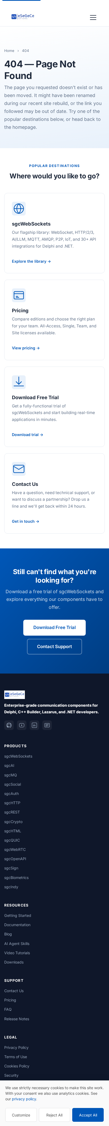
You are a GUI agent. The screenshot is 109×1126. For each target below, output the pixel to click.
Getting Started (17, 915)
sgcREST (12, 812)
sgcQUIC (12, 840)
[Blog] (47, 725)
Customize (21, 1115)
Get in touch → (25, 521)
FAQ (8, 1009)
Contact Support (54, 646)
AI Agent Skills (16, 943)
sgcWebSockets (18, 756)
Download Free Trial (54, 627)
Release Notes (16, 1019)
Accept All (88, 1115)
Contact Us (14, 990)
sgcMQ (10, 775)
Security (11, 1075)
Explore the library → (31, 261)
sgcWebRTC (15, 849)
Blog (8, 934)
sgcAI (9, 765)
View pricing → (26, 348)
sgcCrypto (13, 821)
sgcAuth (11, 793)
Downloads (14, 962)
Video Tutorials (17, 953)
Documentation (17, 924)
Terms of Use (15, 1056)
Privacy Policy (16, 1047)
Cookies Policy (16, 1066)
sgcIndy (11, 887)
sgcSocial (12, 784)
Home (9, 51)
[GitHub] (9, 725)
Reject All (54, 1115)
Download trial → (27, 434)
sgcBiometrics (16, 877)
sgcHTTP (12, 802)
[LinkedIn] (34, 725)
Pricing (10, 1000)
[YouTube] (21, 725)
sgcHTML (12, 831)
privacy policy (24, 1099)
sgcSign (11, 868)
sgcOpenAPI (15, 858)
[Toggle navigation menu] (93, 16)
